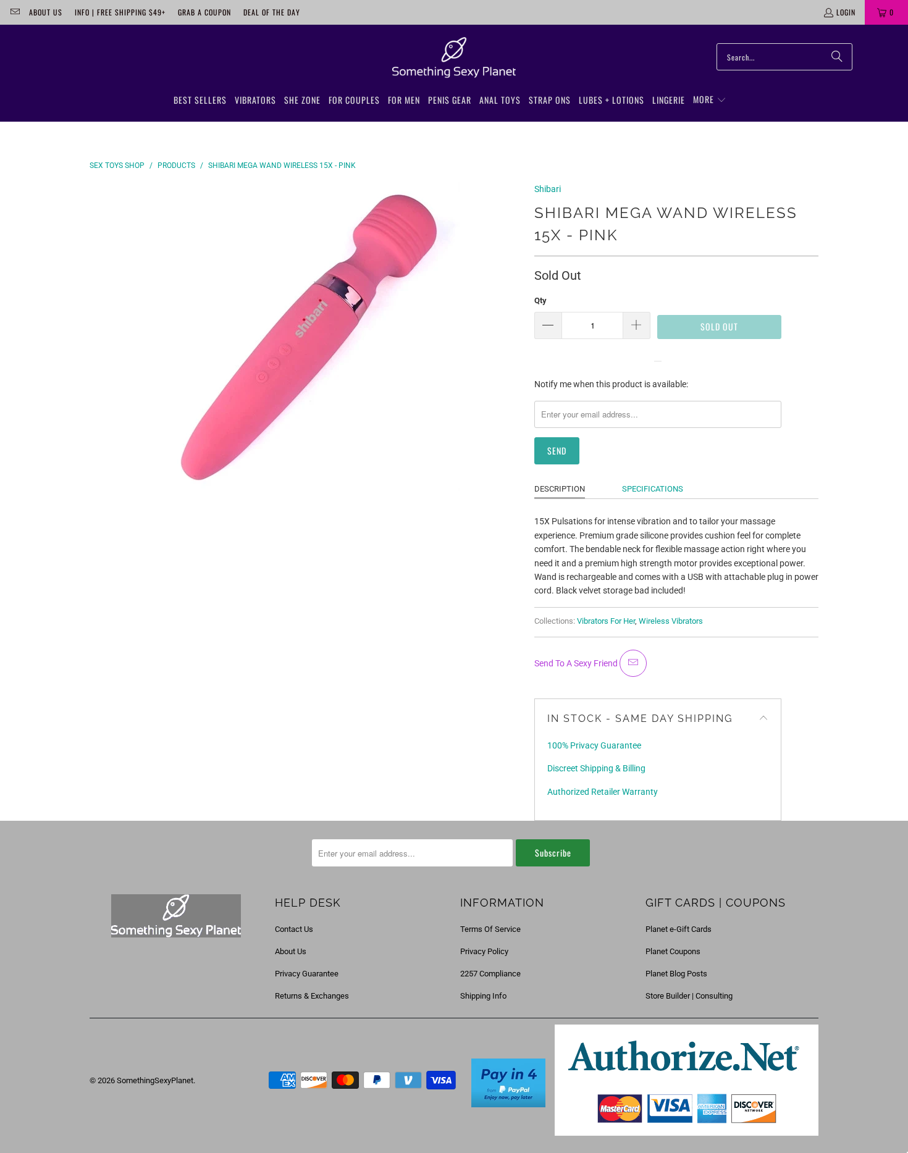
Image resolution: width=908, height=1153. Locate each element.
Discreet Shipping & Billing (596, 768)
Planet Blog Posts (676, 973)
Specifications (652, 488)
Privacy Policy (484, 951)
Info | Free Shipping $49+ (120, 12)
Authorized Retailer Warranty (602, 792)
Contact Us (294, 929)
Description (559, 488)
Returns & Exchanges (312, 995)
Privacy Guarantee (306, 973)
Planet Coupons (672, 951)
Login (845, 12)
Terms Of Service (490, 929)
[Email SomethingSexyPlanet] (14, 12)
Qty (540, 300)
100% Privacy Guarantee (594, 745)
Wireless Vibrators (671, 621)
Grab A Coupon (204, 12)
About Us (45, 12)
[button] (709, 100)
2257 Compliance (490, 973)
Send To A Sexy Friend (577, 663)
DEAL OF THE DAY (271, 12)
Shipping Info (483, 995)
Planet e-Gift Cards (678, 929)
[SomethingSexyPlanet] (454, 58)
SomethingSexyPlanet (155, 1080)
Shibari (547, 189)
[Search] (837, 56)
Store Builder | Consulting (689, 995)
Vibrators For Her (606, 621)
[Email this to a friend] (633, 663)
